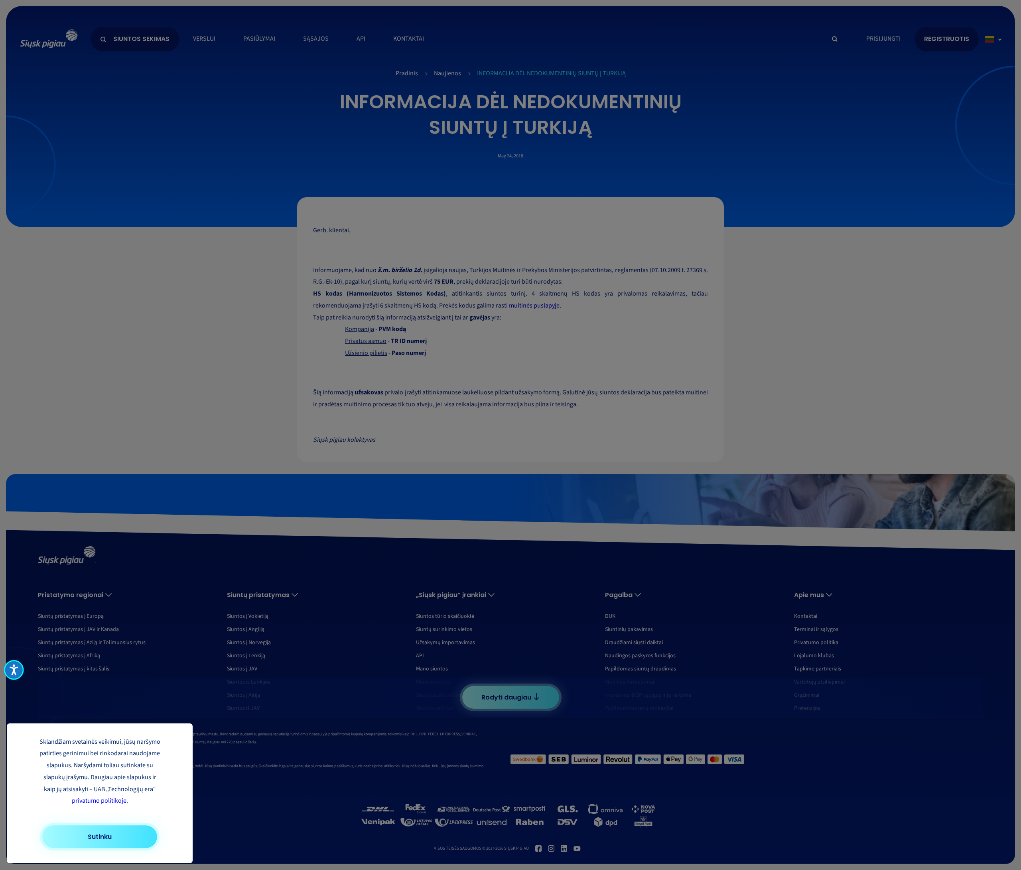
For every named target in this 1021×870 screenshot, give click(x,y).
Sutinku (100, 836)
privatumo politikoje (99, 800)
